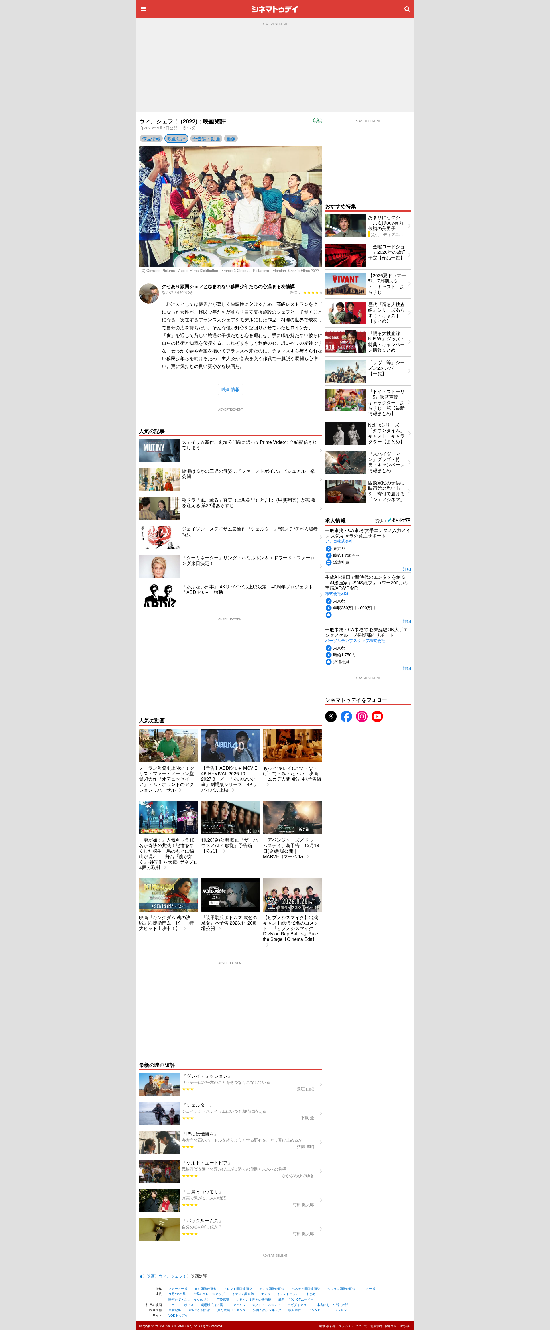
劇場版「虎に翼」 (213, 1304)
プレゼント (342, 1309)
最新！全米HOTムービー (295, 1299)
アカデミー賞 (177, 1288)
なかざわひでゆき (178, 292)
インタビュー (317, 1309)
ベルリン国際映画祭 (341, 1288)
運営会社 (405, 1326)
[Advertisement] (275, 69)
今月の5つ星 (177, 1293)
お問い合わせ (326, 1326)
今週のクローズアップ (209, 1293)
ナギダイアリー (299, 1304)
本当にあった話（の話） (334, 1304)
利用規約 (376, 1326)
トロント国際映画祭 (238, 1288)
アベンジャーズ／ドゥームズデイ (256, 1304)
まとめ (310, 1293)
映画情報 (230, 389)
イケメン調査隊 (243, 1293)
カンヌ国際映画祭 (271, 1288)
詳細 (407, 568)
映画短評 (176, 138)
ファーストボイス (181, 1304)
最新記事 (174, 1309)
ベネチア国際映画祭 (306, 1288)
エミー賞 (369, 1288)
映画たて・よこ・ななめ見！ (188, 1299)
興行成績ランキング (231, 1309)
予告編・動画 (206, 138)
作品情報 (151, 138)
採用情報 (390, 1326)
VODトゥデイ (178, 1315)
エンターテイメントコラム (280, 1293)
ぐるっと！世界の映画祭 (253, 1299)
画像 (230, 138)
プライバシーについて (353, 1326)
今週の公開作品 (199, 1309)
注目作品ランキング (267, 1309)
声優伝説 (223, 1299)
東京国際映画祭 (206, 1288)
